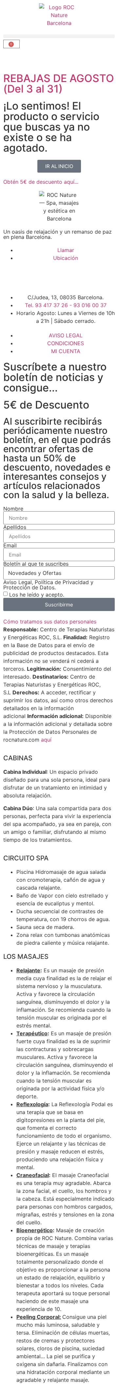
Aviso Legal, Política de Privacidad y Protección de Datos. (48, 585)
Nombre (13, 508)
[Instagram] (29, 276)
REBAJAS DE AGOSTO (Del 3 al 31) (58, 83)
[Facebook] (11, 276)
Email (10, 545)
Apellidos (14, 527)
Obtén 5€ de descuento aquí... (40, 182)
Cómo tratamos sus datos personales (49, 621)
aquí (46, 739)
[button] (59, 36)
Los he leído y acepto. (36, 594)
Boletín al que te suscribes (36, 563)
